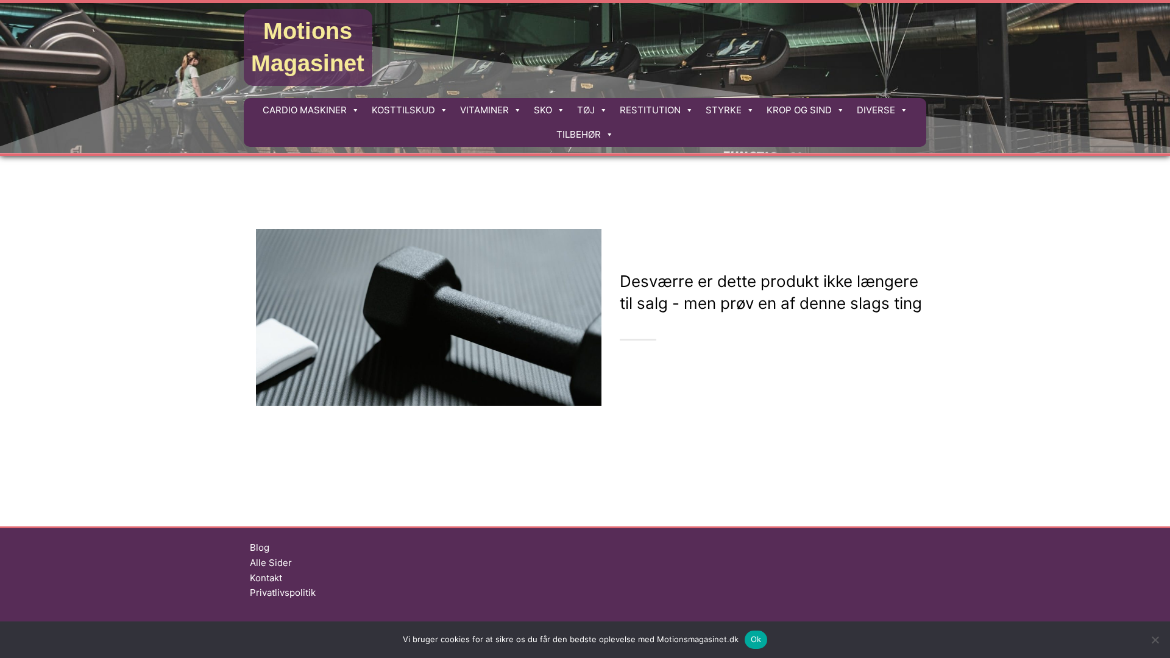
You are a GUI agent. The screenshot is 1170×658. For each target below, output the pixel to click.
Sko (543, 110)
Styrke (724, 110)
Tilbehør (578, 134)
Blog (259, 547)
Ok (756, 639)
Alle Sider (271, 562)
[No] (1155, 640)
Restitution (650, 110)
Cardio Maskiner (305, 110)
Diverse (876, 110)
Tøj (586, 110)
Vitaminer (484, 110)
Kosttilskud (403, 110)
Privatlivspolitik (283, 592)
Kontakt (266, 578)
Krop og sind (799, 110)
